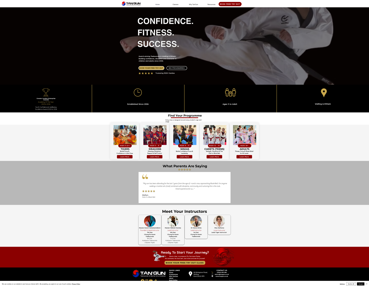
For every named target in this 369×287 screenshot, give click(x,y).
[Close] (367, 283)
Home (171, 272)
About (171, 278)
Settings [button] (342, 284)
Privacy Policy (76, 284)
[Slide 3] (186, 198)
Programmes (173, 274)
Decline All (351, 284)
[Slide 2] (184, 198)
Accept (361, 284)
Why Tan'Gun (173, 276)
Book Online (173, 280)
